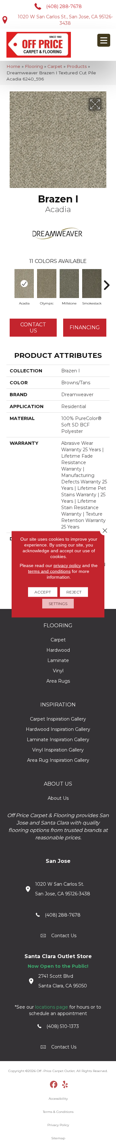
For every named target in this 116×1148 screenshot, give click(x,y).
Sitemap (58, 1138)
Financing (85, 327)
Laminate (58, 660)
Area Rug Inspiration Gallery (58, 760)
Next (106, 282)
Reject (74, 591)
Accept (42, 591)
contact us (63, 935)
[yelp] (65, 1085)
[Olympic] (46, 283)
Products (77, 66)
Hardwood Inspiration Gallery (58, 729)
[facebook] (54, 1085)
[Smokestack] (92, 283)
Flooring (34, 66)
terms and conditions (49, 571)
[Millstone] (69, 283)
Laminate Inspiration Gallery (58, 739)
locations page (51, 1007)
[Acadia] (24, 283)
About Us (58, 798)
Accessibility (58, 1099)
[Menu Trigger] (103, 40)
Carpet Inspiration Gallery (58, 719)
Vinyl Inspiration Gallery (58, 750)
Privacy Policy (58, 1125)
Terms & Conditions (58, 1112)
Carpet (54, 66)
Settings (58, 603)
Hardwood (58, 650)
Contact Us (33, 328)
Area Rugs (58, 681)
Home (13, 66)
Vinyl (58, 671)
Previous (10, 282)
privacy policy (67, 565)
